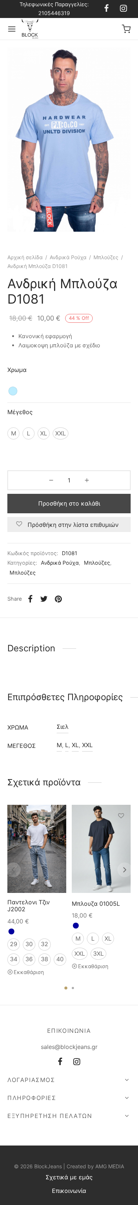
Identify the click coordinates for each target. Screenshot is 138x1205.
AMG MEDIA (109, 1166)
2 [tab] (73, 988)
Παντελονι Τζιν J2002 (28, 905)
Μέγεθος (20, 412)
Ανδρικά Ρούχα (68, 257)
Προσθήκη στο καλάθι (69, 503)
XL (75, 745)
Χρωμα (16, 369)
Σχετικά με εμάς (69, 1177)
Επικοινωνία (69, 1190)
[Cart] (126, 29)
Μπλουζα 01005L (96, 903)
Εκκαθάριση (29, 972)
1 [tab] (65, 988)
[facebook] (106, 8)
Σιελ (62, 726)
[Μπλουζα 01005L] (101, 849)
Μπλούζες (105, 257)
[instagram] (123, 8)
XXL (87, 745)
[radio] (12, 391)
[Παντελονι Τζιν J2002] (36, 849)
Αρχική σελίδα (25, 257)
